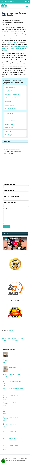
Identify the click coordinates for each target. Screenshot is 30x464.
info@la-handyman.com (14, 149)
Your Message (7, 209)
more (5, 51)
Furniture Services (9, 131)
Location (11, 331)
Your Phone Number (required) (11, 196)
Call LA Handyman (6, 42)
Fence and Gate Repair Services (12, 94)
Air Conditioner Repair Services (12, 98)
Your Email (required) (8, 190)
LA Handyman (6, 27)
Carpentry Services (21, 48)
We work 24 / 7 (15, 42)
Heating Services (11, 48)
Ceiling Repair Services (10, 91)
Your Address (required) (9, 203)
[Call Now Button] (3, 461)
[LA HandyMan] (4, 6)
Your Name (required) (9, 184)
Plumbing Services (9, 101)
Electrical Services (9, 113)
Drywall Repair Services (10, 87)
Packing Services (9, 128)
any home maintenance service (15, 32)
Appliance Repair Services (15, 46)
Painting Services (9, 124)
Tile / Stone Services (10, 120)
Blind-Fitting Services (10, 135)
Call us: (7, 2)
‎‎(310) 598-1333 (12, 147)
